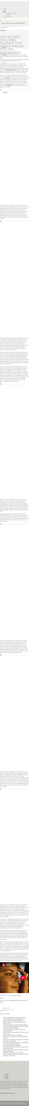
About (6, 1075)
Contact (7, 1074)
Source (1, 998)
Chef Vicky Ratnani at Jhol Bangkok (11, 1045)
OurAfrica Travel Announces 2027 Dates (13, 1052)
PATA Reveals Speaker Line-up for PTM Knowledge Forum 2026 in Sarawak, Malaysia (16, 1043)
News (6, 1077)
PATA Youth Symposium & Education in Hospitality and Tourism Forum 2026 (15, 1040)
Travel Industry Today (15, 995)
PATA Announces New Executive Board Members (15, 1024)
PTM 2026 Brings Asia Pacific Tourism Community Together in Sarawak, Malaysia (15, 1026)
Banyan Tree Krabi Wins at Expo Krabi (12, 1035)
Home (6, 1078)
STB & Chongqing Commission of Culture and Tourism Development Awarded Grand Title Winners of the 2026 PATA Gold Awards (14, 1019)
